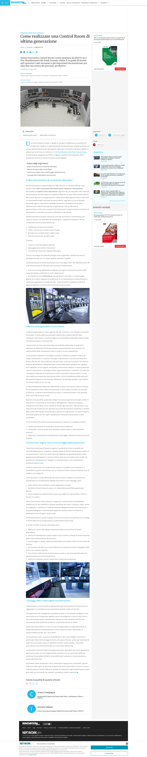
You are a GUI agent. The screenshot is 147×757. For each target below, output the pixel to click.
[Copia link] (33, 52)
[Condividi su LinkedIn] (24, 52)
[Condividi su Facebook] (21, 52)
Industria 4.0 (38, 47)
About (24, 728)
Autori (29, 728)
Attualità (29, 47)
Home (22, 47)
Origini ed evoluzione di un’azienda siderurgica (42, 166)
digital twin (38, 463)
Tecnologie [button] (53, 3)
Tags (33, 728)
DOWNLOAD (120, 69)
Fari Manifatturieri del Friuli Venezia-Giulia (70, 152)
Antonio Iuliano (25, 80)
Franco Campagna (26, 73)
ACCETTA (109, 747)
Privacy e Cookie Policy (50, 728)
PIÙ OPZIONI (109, 753)
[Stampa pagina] (36, 52)
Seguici (46, 724)
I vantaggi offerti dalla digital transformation (41, 175)
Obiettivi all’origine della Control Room (39, 169)
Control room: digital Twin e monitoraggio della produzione (46, 172)
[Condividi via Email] (30, 52)
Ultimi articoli (35, 3)
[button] (5, 3)
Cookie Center (86, 728)
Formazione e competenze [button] (89, 3)
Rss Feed (39, 728)
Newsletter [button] (104, 3)
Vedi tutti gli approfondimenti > (117, 201)
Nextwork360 (26, 735)
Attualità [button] (43, 3)
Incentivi (62, 3)
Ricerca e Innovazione (73, 3)
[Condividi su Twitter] (27, 52)
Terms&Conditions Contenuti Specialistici (69, 728)
